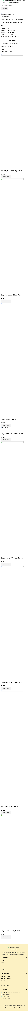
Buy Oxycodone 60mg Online (11, 171)
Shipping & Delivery (5, 976)
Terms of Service (5, 985)
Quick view (7, 168)
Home (2, 19)
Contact (3, 969)
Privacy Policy (4, 983)
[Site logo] (14, 2)
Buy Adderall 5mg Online (10, 806)
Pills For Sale (9, 19)
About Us (3, 965)
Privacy (6, 1007)
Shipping (16, 1007)
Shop (2, 962)
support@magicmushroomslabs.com (11, 992)
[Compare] (3, 168)
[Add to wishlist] (11, 168)
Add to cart (12, 40)
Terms (11, 1007)
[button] (6, 176)
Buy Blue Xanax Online (9, 419)
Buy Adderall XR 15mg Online (12, 682)
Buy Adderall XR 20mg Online (12, 558)
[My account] (23, 2)
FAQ (2, 967)
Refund (3, 980)
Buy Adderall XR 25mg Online (12, 434)
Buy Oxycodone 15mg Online (11, 295)
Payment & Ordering (6, 978)
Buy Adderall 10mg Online (10, 931)
